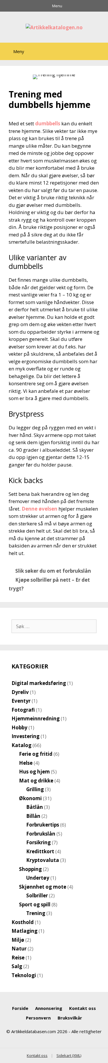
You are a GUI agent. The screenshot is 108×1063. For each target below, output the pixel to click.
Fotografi (23, 709)
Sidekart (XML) (68, 1055)
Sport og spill (34, 904)
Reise (18, 957)
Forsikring (38, 842)
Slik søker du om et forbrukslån (53, 570)
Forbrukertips (42, 824)
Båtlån (34, 807)
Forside (20, 1008)
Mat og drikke (36, 780)
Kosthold (23, 922)
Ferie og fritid (35, 754)
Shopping (30, 869)
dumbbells (47, 123)
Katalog (21, 745)
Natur (19, 948)
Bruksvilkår (70, 1018)
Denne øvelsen (39, 508)
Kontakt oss (82, 1008)
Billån (33, 816)
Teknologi (24, 975)
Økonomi (30, 798)
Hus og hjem (34, 771)
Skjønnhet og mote (42, 886)
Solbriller (37, 895)
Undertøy (37, 877)
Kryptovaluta (42, 860)
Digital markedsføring (39, 683)
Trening (35, 913)
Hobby (19, 727)
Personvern (38, 1018)
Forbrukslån (40, 833)
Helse (26, 763)
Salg (17, 966)
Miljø (18, 940)
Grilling (35, 789)
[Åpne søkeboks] (99, 53)
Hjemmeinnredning (36, 718)
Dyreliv (20, 692)
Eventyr (21, 700)
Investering (25, 736)
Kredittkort (40, 851)
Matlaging (24, 931)
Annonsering (48, 1008)
